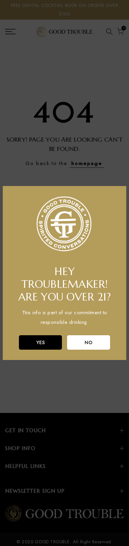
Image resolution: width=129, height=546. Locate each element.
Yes (40, 342)
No (89, 342)
